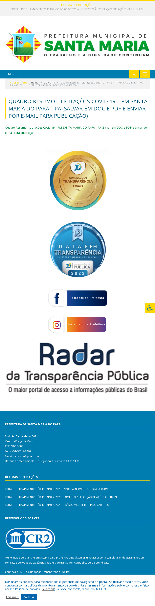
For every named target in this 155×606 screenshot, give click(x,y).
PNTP (22, 572)
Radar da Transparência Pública (50, 572)
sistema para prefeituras (54, 557)
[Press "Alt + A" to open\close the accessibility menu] (150, 308)
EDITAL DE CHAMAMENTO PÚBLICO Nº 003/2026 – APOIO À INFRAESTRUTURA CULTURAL (57, 489)
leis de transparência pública (69, 562)
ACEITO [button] (29, 597)
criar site (29, 557)
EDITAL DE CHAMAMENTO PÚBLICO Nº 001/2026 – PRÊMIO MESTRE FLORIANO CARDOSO (57, 505)
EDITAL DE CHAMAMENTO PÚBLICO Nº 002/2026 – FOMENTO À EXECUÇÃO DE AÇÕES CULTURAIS (76, 9)
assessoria (99, 557)
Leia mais (48, 589)
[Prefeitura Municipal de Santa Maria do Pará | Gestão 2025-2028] (77, 43)
